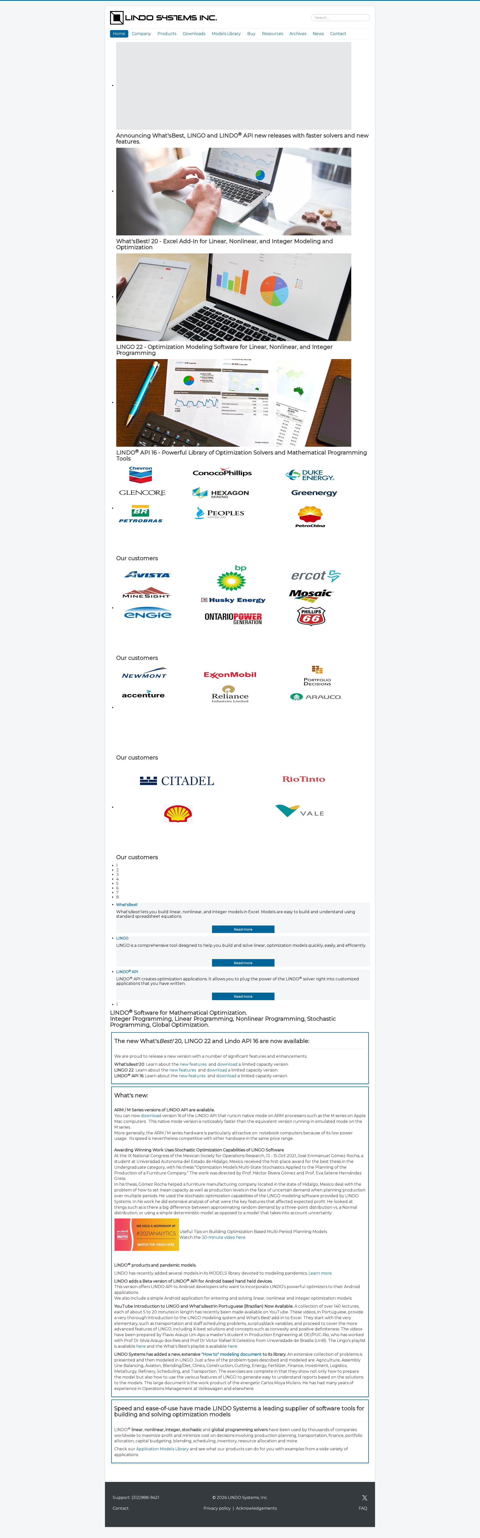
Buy (251, 33)
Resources (272, 33)
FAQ (363, 1508)
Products (167, 33)
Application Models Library (162, 1449)
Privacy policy (217, 1508)
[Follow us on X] (364, 1497)
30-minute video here (224, 1237)
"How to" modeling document (232, 1354)
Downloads (194, 33)
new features (193, 1064)
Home (119, 33)
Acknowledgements (256, 1508)
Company (141, 33)
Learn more (320, 1273)
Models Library (226, 33)
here (141, 1346)
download (227, 1064)
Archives (298, 33)
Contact (338, 33)
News (318, 33)
